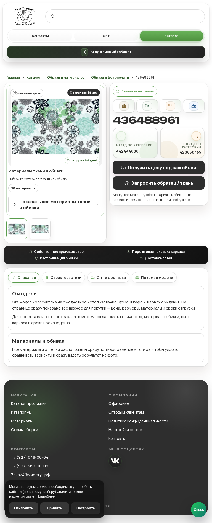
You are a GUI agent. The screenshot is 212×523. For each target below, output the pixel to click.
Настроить (85, 508)
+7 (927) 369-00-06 (29, 465)
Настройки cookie (125, 429)
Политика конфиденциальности (138, 421)
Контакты (40, 36)
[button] (55, 126)
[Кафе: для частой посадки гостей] (147, 106)
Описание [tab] (26, 277)
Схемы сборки (24, 429)
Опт (106, 36)
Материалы (22, 421)
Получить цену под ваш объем (162, 167)
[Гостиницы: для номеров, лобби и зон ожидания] (194, 106)
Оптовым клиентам (126, 412)
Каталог (171, 36)
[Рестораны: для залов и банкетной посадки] (170, 106)
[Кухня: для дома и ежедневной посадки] (123, 106)
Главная (13, 77)
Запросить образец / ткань (162, 183)
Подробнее (45, 496)
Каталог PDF (22, 412)
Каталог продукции (29, 403)
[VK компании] (115, 461)
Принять (54, 508)
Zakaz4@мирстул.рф (30, 474)
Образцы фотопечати (110, 77)
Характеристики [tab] (66, 277)
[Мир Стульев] (24, 16)
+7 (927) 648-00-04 (29, 457)
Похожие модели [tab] (157, 277)
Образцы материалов (65, 77)
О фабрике (118, 403)
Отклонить (23, 508)
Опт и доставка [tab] (111, 277)
